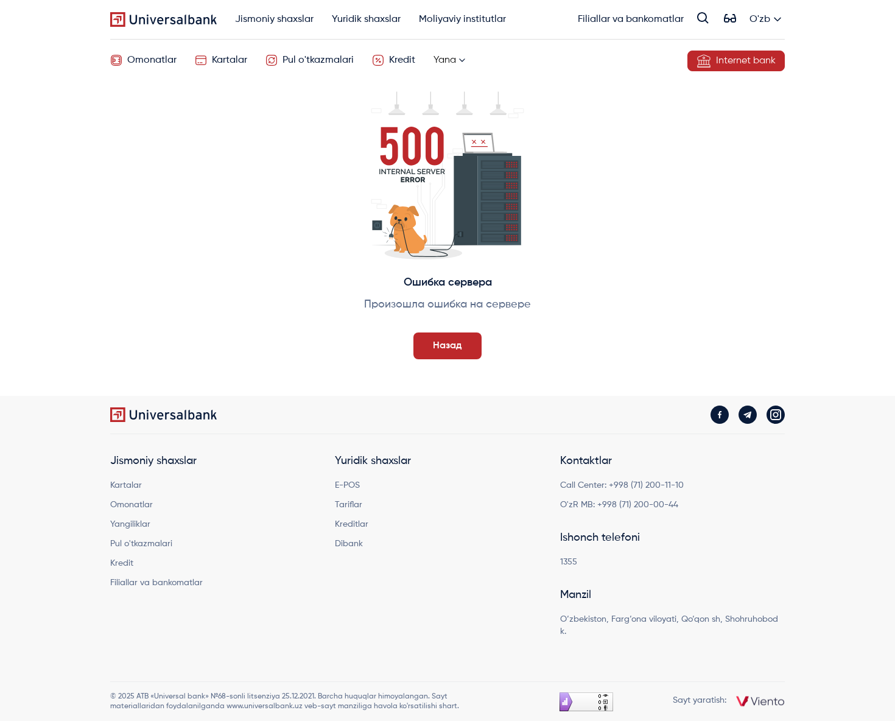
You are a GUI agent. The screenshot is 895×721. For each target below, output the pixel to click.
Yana (444, 60)
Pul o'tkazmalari (318, 60)
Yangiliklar (130, 524)
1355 (568, 562)
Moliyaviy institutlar (462, 20)
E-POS (347, 485)
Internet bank (746, 61)
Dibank (349, 544)
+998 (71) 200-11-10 (646, 485)
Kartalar (229, 60)
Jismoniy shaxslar (274, 20)
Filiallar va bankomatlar (631, 20)
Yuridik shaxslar (366, 20)
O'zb (759, 19)
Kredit (402, 60)
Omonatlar (152, 60)
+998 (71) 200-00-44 (637, 505)
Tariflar (348, 505)
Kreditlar (351, 524)
